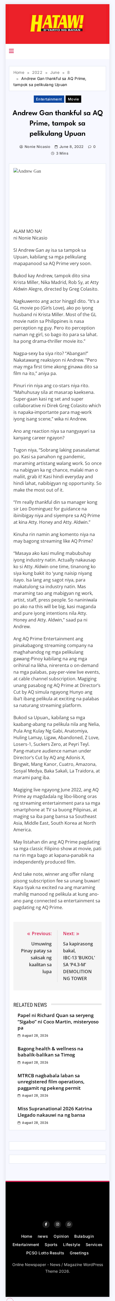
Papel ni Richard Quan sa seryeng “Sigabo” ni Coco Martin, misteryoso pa (58, 1021)
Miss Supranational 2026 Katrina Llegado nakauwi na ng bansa (55, 1111)
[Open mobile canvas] (11, 51)
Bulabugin (84, 1236)
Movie (73, 99)
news (43, 1236)
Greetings (79, 1252)
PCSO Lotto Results (45, 1252)
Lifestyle (71, 1244)
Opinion (61, 1236)
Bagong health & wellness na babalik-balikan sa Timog (50, 1051)
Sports (51, 1244)
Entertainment (49, 99)
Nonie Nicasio (37, 146)
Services (94, 1244)
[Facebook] (46, 1224)
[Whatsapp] (69, 1224)
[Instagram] (57, 1224)
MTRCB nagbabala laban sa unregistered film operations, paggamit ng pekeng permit (51, 1081)
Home (26, 1236)
